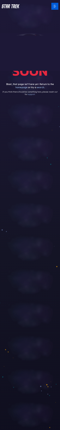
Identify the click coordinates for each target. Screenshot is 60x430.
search (40, 87)
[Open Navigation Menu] (54, 6)
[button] (11, 6)
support (31, 94)
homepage (21, 87)
